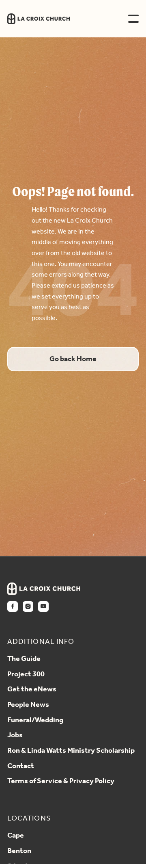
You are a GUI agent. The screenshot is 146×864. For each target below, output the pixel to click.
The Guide (24, 659)
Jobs (15, 735)
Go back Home (73, 359)
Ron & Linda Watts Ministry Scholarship (71, 751)
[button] (133, 19)
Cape (15, 836)
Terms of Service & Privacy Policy (60, 781)
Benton (19, 851)
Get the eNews (31, 689)
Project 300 (26, 674)
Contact (20, 766)
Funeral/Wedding (35, 720)
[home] (59, 18)
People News (28, 705)
